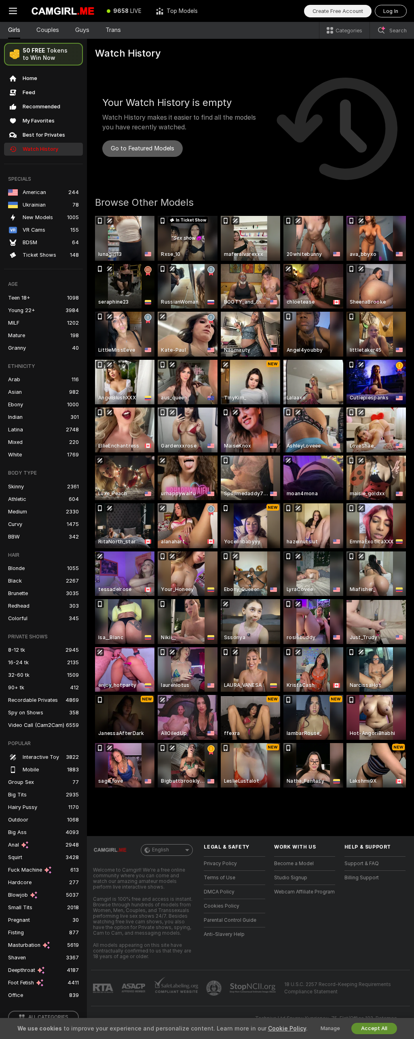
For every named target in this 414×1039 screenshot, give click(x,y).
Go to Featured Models (142, 148)
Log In (390, 11)
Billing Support (361, 878)
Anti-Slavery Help (224, 934)
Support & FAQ (361, 863)
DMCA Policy (219, 892)
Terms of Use (219, 878)
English (160, 850)
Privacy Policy (220, 863)
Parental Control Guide (230, 920)
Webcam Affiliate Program (304, 892)
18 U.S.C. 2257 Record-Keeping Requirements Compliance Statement (337, 988)
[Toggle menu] (13, 11)
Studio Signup (290, 878)
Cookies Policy (221, 906)
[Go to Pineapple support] (214, 988)
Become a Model (294, 863)
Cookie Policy (287, 1028)
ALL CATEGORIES (48, 1017)
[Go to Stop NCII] (253, 988)
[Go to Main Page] (62, 11)
